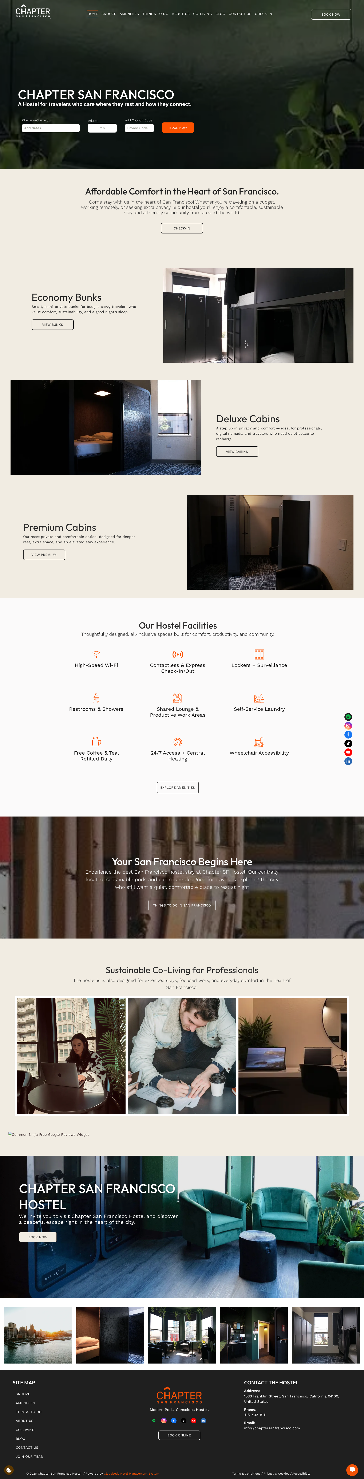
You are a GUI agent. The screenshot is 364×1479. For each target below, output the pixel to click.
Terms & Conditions (246, 1473)
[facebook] (348, 735)
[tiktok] (348, 744)
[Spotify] (348, 717)
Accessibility (301, 1473)
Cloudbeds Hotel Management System (131, 1473)
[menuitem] (94, 14)
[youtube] (348, 752)
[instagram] (348, 726)
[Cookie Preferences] (9, 1470)
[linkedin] (348, 761)
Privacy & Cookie (276, 1473)
